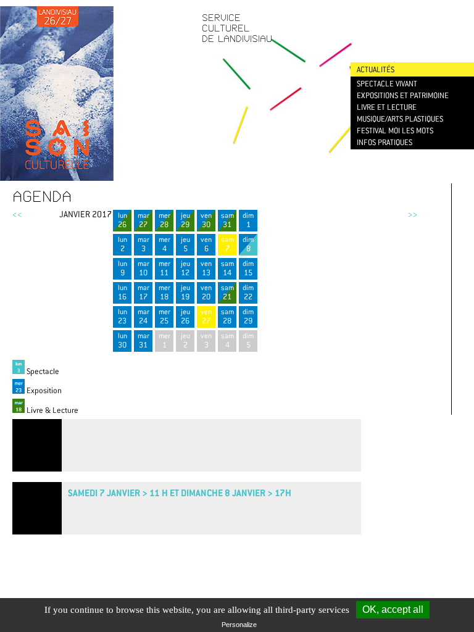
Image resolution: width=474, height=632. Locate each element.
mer (164, 220)
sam (227, 220)
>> (412, 214)
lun (122, 220)
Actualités (375, 69)
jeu (185, 220)
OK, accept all (392, 609)
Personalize (239, 624)
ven (206, 220)
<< (17, 214)
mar (143, 220)
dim (248, 220)
